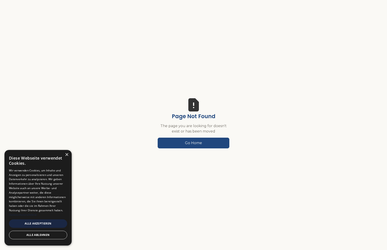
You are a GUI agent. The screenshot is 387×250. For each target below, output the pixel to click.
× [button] (66, 154)
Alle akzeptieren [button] (38, 223)
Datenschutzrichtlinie (23, 215)
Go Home (193, 143)
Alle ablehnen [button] (37, 235)
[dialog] (38, 198)
